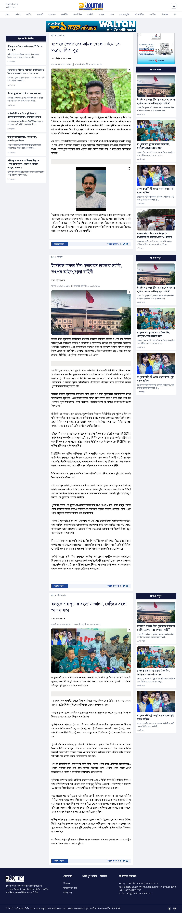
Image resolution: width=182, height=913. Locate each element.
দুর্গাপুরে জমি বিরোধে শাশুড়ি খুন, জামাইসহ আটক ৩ (22, 138)
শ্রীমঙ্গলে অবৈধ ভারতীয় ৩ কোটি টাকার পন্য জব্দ (25, 48)
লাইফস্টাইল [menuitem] (139, 14)
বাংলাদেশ (61, 35)
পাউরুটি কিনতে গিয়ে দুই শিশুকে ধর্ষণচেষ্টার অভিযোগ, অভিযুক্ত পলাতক (24, 115)
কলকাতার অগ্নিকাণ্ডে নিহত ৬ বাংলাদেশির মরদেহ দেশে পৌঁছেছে (154, 235)
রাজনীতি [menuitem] (64, 14)
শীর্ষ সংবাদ (61, 595)
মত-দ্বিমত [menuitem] (152, 14)
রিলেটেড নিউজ (26, 39)
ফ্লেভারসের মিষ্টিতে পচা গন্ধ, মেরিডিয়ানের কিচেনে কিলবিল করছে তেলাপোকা (26, 71)
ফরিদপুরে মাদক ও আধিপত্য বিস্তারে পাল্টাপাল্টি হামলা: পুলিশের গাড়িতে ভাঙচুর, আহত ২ (23, 164)
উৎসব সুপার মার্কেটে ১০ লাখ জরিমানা (24, 93)
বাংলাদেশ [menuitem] (52, 14)
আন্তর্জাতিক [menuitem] (77, 14)
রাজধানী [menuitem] (40, 14)
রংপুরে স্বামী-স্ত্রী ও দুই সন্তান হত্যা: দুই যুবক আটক (155, 191)
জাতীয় (59, 257)
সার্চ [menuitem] (175, 14)
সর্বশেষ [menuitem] (18, 14)
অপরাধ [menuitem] (101, 14)
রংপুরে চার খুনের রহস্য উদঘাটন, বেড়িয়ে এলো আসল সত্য (153, 146)
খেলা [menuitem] (112, 14)
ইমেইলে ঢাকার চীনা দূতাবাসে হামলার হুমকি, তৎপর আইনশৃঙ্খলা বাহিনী (156, 101)
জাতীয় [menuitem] (28, 14)
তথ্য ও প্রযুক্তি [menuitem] (124, 14)
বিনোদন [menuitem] (165, 14)
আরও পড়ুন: (156, 70)
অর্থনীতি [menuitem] (90, 14)
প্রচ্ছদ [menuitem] (8, 14)
